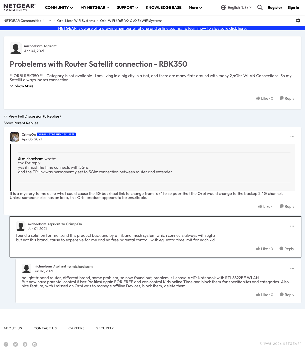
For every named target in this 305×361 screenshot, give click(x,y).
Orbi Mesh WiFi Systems (76, 20)
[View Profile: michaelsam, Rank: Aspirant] (16, 48)
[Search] (260, 7)
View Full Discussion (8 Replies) (35, 116)
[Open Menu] (298, 20)
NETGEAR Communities (22, 20)
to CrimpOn (71, 224)
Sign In (293, 7)
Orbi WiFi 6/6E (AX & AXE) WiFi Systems (131, 20)
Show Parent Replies (21, 123)
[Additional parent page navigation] (49, 20)
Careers (76, 328)
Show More (24, 86)
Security (105, 328)
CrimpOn (29, 134)
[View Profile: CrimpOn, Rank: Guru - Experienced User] (14, 137)
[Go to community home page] (20, 7)
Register (275, 7)
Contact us (45, 328)
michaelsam (33, 46)
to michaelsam (80, 266)
